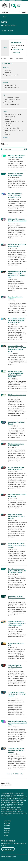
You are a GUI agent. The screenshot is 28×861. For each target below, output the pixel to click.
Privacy (6, 835)
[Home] (12, 5)
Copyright (7, 823)
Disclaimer (7, 825)
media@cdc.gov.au (18, 49)
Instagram (7, 830)
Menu (6, 12)
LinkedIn (6, 833)
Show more (5, 137)
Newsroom (4, 58)
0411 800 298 (16, 52)
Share (11, 30)
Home (4, 17)
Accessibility (7, 821)
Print (5, 30)
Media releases (19, 58)
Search (23, 12)
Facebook (7, 828)
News (11, 58)
